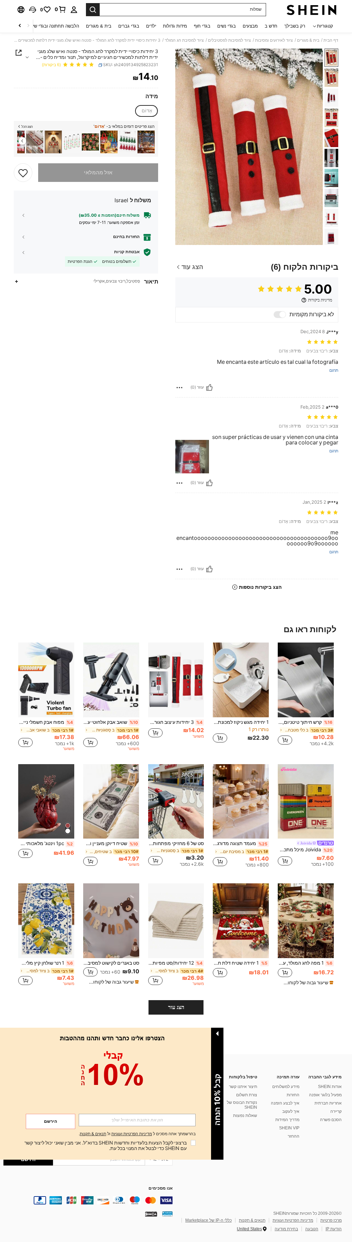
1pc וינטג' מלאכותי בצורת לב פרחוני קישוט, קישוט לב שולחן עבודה (45, 843)
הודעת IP (334, 1228)
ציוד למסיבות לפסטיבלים (229, 40)
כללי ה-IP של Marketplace (208, 1220)
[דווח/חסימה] (179, 387)
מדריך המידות (287, 1119)
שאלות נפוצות (245, 1115)
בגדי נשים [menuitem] (226, 26)
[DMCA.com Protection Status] (151, 1213)
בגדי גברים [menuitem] (128, 26)
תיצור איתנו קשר (243, 1086)
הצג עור (176, 1007)
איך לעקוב (290, 1111)
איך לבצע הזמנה (285, 1103)
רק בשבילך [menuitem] (294, 26)
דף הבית (330, 40)
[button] (33, 10)
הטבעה (311, 1228)
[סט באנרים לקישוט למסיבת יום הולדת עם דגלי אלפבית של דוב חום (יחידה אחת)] (111, 920)
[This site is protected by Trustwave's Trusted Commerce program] (167, 1213)
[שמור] (23, 172)
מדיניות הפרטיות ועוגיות (293, 1220)
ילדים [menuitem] (151, 26)
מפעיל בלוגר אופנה (325, 1094)
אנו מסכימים (160, 1188)
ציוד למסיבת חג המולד (184, 40)
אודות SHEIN (330, 1086)
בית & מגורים (308, 40)
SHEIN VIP (289, 1128)
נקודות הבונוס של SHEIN (242, 1105)
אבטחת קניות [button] (127, 251)
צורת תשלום (246, 1094)
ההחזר (293, 1136)
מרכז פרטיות (331, 1220)
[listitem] (146, 142)
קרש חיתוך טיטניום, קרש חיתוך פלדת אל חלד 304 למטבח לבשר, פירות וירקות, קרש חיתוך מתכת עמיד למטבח (305, 722)
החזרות (293, 1094)
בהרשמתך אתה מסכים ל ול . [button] (137, 1134)
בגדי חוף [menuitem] (202, 26)
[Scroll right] (20, 26)
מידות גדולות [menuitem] (175, 26)
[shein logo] (312, 9)
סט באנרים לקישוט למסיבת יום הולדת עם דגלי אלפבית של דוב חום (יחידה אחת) (111, 963)
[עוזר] (209, 387)
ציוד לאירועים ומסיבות (274, 40)
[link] (60, 9)
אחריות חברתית (328, 1103)
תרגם (333, 370)
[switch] (280, 314)
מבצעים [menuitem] (250, 26)
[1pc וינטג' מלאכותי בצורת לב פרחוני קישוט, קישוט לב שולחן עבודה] (46, 801)
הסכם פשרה (331, 1119)
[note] (306, 982)
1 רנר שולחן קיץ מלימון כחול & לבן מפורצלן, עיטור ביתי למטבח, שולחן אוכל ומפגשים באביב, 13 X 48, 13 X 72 (45, 963)
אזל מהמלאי (98, 173)
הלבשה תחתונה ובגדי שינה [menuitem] (54, 26)
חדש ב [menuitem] (271, 26)
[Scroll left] (28, 26)
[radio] (146, 111)
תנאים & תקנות (252, 1220)
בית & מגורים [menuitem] (98, 26)
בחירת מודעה (286, 1228)
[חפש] (93, 9)
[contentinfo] (88, 1200)
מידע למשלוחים (285, 1086)
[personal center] (74, 10)
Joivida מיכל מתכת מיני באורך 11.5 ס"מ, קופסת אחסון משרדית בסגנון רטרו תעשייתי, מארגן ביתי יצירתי (305, 849)
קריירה (336, 1111)
